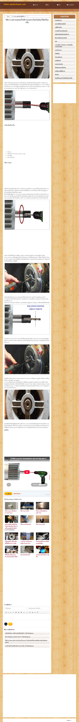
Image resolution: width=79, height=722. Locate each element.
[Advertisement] (27, 34)
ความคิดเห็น (71, 5)
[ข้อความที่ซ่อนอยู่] (30, 612)
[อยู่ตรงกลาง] (18, 612)
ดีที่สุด (47, 5)
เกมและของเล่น (59, 64)
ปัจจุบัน (57, 74)
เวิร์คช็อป (57, 53)
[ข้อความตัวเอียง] (8, 612)
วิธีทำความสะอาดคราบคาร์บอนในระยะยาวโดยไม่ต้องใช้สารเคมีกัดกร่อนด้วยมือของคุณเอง (26, 641)
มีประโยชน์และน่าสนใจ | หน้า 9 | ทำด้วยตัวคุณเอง (17, 637)
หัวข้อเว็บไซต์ (65, 16)
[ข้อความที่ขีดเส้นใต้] (10, 612)
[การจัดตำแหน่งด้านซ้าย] (16, 612)
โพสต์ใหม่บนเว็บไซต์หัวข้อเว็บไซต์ (63, 78)
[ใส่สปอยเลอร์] (37, 612)
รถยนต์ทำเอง (58, 20)
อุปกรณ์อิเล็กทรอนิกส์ (60, 24)
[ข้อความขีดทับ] (13, 612)
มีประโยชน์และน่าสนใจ (61, 38)
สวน (56, 41)
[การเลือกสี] (27, 612)
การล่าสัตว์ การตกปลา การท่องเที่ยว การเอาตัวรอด (64, 45)
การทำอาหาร (58, 50)
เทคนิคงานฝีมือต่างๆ (60, 71)
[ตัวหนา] (6, 612)
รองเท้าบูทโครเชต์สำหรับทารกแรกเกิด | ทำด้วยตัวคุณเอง (19, 646)
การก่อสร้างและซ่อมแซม (61, 31)
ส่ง (10, 624)
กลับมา (9, 493)
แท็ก (59, 5)
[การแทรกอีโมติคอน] (24, 612)
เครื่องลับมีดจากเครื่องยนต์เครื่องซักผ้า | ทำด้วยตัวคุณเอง (19, 633)
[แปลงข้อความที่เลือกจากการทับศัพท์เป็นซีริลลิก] (35, 612)
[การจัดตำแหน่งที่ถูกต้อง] (21, 612)
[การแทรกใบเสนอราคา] (32, 612)
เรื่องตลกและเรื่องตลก (60, 67)
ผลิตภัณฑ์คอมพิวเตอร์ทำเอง (62, 34)
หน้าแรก (36, 5)
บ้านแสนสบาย (58, 57)
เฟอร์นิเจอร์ (58, 60)
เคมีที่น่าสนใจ (58, 27)
